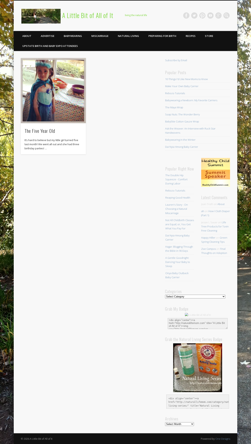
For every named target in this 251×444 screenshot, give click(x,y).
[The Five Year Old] (53, 90)
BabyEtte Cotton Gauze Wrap (182, 121)
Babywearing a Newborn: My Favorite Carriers (191, 100)
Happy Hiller (208, 237)
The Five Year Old (40, 130)
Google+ (218, 15)
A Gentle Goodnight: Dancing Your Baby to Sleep (177, 262)
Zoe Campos (208, 249)
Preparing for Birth (162, 36)
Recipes (191, 36)
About (26, 36)
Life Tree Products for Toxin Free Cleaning (215, 226)
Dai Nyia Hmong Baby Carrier (181, 147)
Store (209, 36)
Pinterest (202, 15)
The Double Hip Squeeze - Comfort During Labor (176, 179)
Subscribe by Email (176, 60)
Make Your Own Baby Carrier (181, 86)
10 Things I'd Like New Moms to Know (186, 79)
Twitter (194, 15)
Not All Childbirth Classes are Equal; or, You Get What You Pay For (179, 224)
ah (202, 211)
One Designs (222, 438)
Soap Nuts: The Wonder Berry (182, 114)
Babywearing (73, 36)
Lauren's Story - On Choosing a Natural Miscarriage (176, 209)
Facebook (186, 15)
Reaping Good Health (177, 197)
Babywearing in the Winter (180, 139)
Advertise (47, 36)
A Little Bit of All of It (87, 15)
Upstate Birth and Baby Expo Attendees (50, 46)
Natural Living (128, 36)
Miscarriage (99, 36)
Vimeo (210, 15)
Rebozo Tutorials (175, 93)
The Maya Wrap (174, 107)
